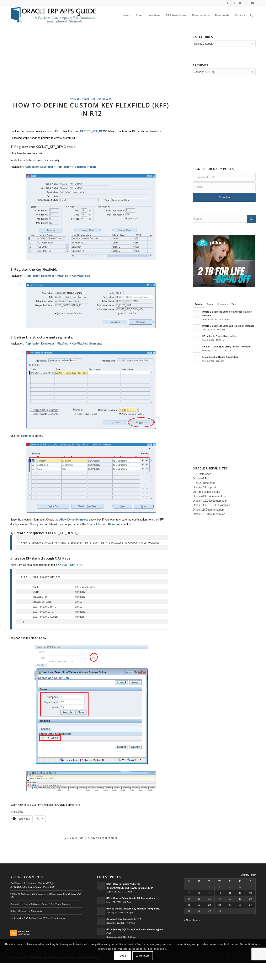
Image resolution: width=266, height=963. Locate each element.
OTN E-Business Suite (206, 491)
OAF (93, 98)
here (19, 153)
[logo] (53, 15)
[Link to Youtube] (252, 3)
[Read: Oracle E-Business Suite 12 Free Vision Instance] (196, 328)
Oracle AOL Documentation (209, 496)
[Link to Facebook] (227, 3)
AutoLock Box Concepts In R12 (123, 919)
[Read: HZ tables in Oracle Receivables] (196, 338)
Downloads (36, 911)
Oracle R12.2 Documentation (210, 500)
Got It (122, 955)
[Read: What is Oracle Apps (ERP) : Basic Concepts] (196, 349)
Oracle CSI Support (204, 487)
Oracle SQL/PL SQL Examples (211, 505)
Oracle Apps (104, 98)
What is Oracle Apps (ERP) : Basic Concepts (226, 346)
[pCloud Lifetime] (224, 286)
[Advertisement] (96, 66)
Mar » (196, 920)
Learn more (142, 955)
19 (240, 899)
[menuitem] (126, 15)
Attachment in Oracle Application (220, 357)
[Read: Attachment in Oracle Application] (196, 359)
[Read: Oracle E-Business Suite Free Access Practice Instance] (196, 314)
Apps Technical (79, 98)
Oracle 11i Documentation (208, 509)
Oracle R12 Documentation (209, 514)
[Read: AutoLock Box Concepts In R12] (101, 921)
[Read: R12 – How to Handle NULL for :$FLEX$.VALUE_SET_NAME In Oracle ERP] (101, 886)
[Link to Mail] (240, 3)
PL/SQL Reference (204, 482)
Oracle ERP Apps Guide (104, 838)
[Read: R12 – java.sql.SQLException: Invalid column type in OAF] (101, 931)
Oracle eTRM (201, 478)
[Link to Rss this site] (234, 3)
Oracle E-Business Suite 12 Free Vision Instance (228, 326)
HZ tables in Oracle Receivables (219, 336)
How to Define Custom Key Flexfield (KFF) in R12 (91, 109)
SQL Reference (202, 473)
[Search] (252, 15)
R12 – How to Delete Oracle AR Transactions (130, 898)
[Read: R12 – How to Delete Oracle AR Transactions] (101, 900)
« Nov (187, 920)
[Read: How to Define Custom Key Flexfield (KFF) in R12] (101, 911)
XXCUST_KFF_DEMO (51, 146)
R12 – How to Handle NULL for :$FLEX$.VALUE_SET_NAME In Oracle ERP (32, 885)
